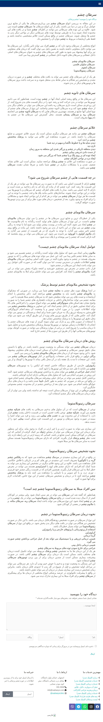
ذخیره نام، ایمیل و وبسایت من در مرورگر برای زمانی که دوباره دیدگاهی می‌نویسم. (61, 646)
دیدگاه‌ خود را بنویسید (88, 19)
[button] (100, 4)
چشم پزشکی (73, 19)
